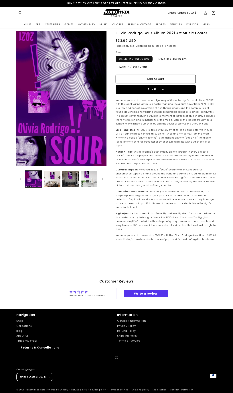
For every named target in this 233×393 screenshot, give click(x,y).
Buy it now (156, 89)
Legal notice (160, 389)
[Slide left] (20, 179)
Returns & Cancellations (40, 347)
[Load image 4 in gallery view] (89, 179)
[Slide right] (102, 179)
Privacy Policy (126, 326)
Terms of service (118, 389)
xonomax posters (36, 389)
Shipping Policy (127, 336)
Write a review (145, 293)
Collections (24, 326)
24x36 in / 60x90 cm (134, 59)
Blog (19, 331)
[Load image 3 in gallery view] (70, 179)
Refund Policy (126, 331)
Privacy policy (98, 389)
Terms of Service (129, 341)
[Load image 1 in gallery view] (33, 179)
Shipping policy (140, 389)
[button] (20, 13)
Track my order (26, 341)
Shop (19, 321)
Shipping (141, 45)
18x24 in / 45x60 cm (172, 59)
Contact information (181, 389)
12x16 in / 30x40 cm (133, 67)
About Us (22, 336)
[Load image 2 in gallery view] (52, 179)
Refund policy (79, 389)
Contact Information (131, 321)
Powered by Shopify (57, 389)
